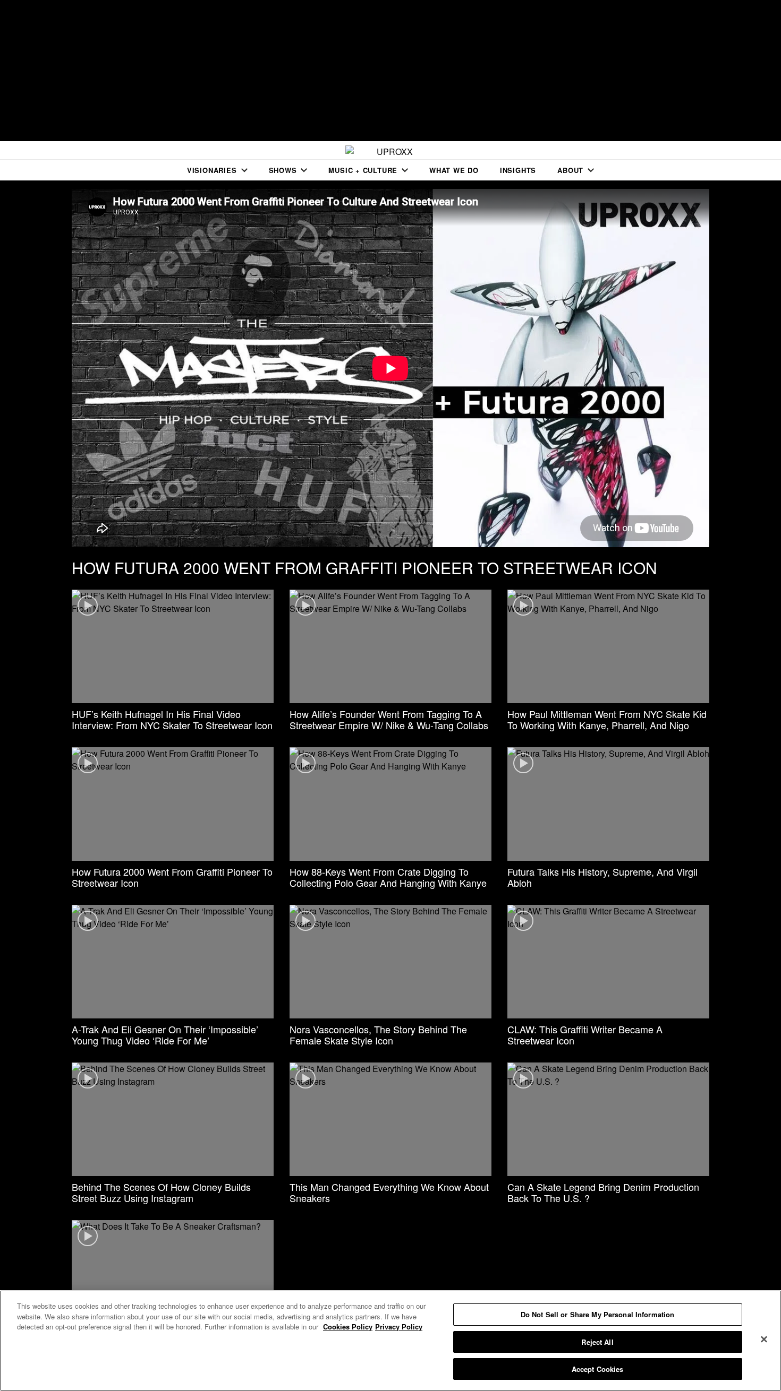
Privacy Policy (398, 1326)
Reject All (597, 1342)
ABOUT (570, 170)
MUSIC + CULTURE (362, 170)
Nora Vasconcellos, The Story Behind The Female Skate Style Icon (378, 1035)
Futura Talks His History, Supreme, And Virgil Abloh (602, 877)
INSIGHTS (518, 170)
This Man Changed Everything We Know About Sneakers (389, 1192)
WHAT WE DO (454, 170)
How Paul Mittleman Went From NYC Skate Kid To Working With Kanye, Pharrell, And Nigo (607, 719)
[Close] (764, 1339)
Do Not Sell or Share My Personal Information (598, 1314)
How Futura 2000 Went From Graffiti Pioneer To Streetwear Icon (172, 877)
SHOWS (283, 170)
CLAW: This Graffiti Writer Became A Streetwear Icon (585, 1035)
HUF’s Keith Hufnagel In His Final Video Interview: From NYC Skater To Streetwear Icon (172, 719)
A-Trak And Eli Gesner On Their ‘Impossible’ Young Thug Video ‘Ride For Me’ (165, 1035)
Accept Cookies (598, 1369)
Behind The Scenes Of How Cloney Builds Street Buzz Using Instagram (161, 1192)
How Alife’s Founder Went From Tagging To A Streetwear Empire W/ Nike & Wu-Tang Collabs (389, 719)
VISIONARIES (212, 170)
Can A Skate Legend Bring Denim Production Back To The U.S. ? (603, 1192)
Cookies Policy (347, 1326)
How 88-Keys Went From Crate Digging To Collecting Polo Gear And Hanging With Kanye (388, 877)
